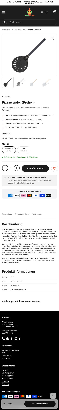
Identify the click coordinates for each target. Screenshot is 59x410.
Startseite (6, 29)
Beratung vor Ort (8, 373)
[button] (54, 12)
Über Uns (5, 384)
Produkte (5, 381)
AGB (3, 353)
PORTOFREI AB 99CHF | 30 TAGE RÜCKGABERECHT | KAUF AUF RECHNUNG (29, 3)
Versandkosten (19, 139)
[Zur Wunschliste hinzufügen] (54, 168)
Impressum (6, 359)
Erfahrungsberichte (22, 214)
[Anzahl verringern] (5, 168)
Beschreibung (7, 214)
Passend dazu (37, 214)
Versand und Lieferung (10, 350)
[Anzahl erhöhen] (17, 168)
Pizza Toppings (7, 376)
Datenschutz (6, 356)
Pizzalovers (16, 29)
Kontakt (5, 370)
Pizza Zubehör (7, 379)
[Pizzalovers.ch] (30, 12)
